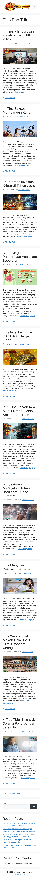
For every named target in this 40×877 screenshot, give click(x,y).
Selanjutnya (17, 793)
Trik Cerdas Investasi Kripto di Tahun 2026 (19, 184)
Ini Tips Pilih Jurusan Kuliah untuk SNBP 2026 (18, 35)
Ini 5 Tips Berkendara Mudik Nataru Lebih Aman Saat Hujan (19, 411)
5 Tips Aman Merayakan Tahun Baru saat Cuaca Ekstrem (16, 490)
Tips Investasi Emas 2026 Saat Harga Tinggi (18, 336)
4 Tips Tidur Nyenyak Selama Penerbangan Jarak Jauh (19, 723)
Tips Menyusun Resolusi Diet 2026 (17, 567)
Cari (4, 803)
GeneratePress (20, 874)
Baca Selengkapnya (18, 92)
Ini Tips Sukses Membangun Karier (17, 110)
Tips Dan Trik (10, 98)
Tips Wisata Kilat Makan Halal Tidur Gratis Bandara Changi (16, 642)
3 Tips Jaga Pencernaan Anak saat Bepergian (20, 256)
